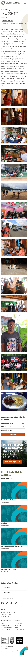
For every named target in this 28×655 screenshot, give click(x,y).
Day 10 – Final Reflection (7, 500)
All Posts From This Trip (7, 423)
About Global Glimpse (10, 462)
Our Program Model (6, 627)
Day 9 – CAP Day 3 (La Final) (8, 569)
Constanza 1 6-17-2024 (7, 20)
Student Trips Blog (14, 23)
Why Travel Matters (6, 629)
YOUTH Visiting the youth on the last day (12, 546)
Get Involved (18, 625)
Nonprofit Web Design (6, 652)
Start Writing (12, 434)
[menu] (25, 3)
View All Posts (5, 478)
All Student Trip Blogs (7, 427)
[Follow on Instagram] (7, 603)
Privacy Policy (4, 648)
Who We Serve (5, 625)
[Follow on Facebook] (2, 603)
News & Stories (4, 23)
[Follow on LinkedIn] (11, 603)
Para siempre (4, 523)
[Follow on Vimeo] (15, 603)
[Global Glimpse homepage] (10, 2)
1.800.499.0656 (5, 616)
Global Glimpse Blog (6, 430)
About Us (3, 623)
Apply (16, 627)
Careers (3, 632)
